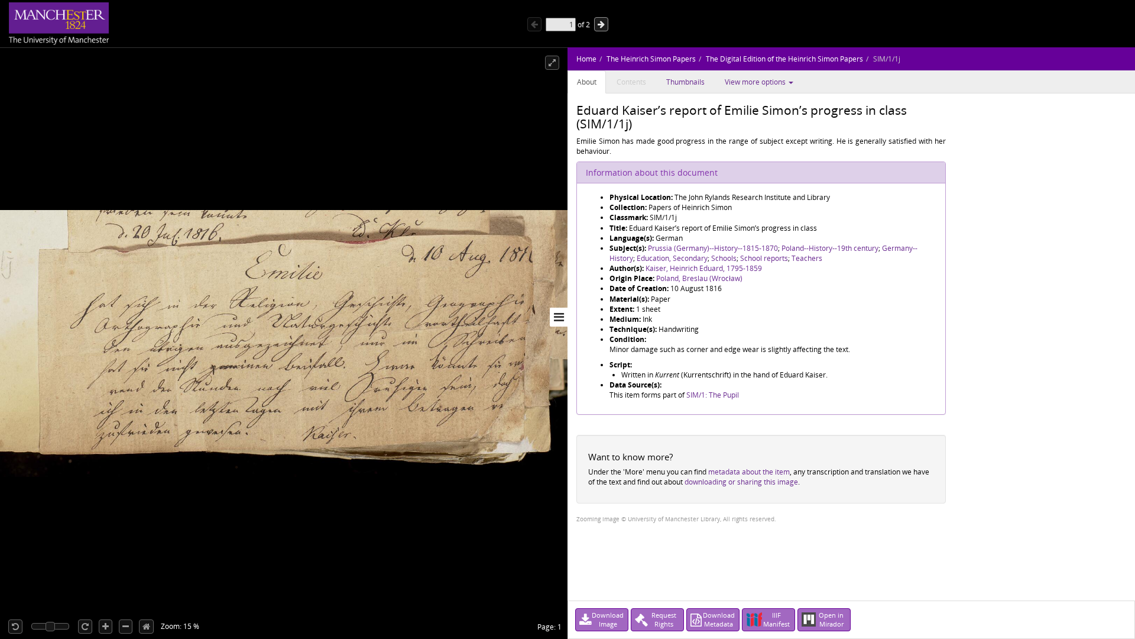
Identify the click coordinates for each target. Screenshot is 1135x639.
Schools (724, 258)
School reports (764, 258)
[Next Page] (601, 24)
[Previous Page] (534, 24)
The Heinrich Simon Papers (651, 59)
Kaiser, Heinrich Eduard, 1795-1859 (704, 268)
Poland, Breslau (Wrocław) (699, 278)
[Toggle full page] (552, 63)
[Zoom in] (105, 626)
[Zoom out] (125, 626)
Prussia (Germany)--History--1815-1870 (713, 248)
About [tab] (586, 82)
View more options (756, 82)
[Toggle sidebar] (559, 317)
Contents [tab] (631, 82)
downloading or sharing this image (741, 482)
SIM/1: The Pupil (712, 395)
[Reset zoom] (146, 626)
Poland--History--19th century (829, 248)
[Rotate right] (85, 626)
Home (586, 59)
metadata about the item (749, 472)
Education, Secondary (672, 258)
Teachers (807, 258)
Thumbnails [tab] (685, 82)
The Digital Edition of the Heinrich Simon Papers (784, 59)
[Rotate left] (15, 626)
